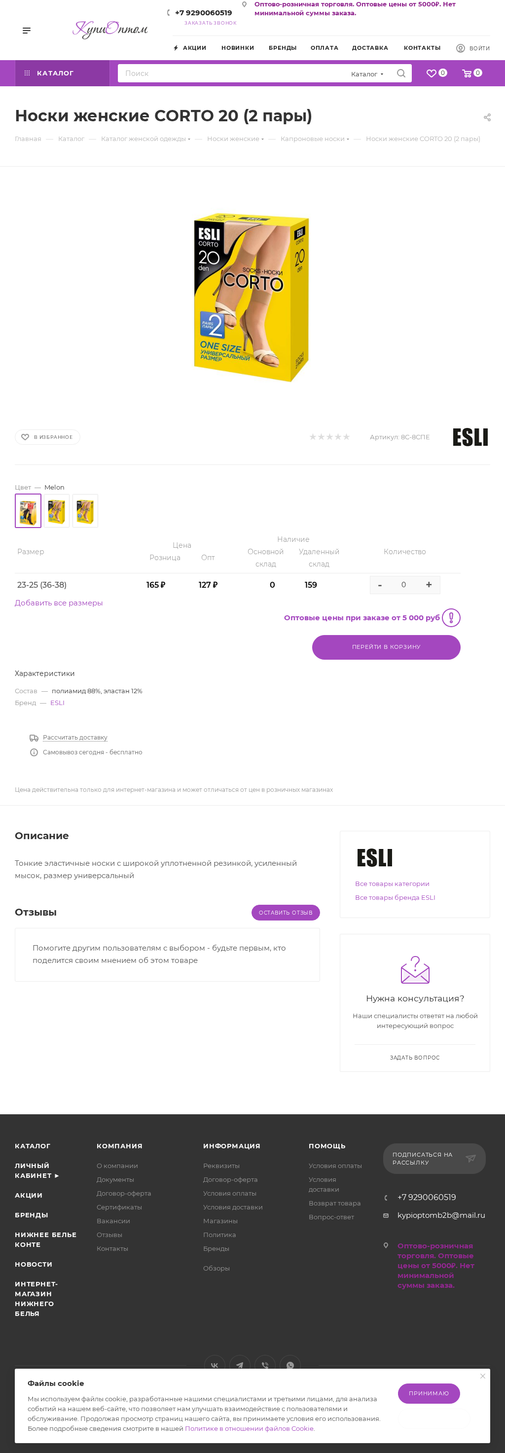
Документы (115, 1179)
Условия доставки (233, 1207)
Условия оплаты (229, 1193)
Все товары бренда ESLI (395, 897)
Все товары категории (392, 883)
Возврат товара (335, 1203)
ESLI (57, 703)
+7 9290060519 (203, 12)
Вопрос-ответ (331, 1217)
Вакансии (113, 1221)
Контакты (112, 1248)
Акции (29, 1195)
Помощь (327, 1146)
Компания (120, 1146)
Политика (219, 1235)
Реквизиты (221, 1165)
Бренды (31, 1215)
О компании (117, 1165)
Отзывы (109, 1235)
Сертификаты (119, 1207)
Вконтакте (214, 1365)
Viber (265, 1365)
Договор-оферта (124, 1193)
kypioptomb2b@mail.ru (441, 1215)
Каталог (33, 1146)
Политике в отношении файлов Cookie (249, 1428)
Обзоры (216, 1268)
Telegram (240, 1365)
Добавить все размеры (59, 602)
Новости (34, 1264)
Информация (232, 1146)
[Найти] (401, 73)
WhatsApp (290, 1365)
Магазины (220, 1221)
